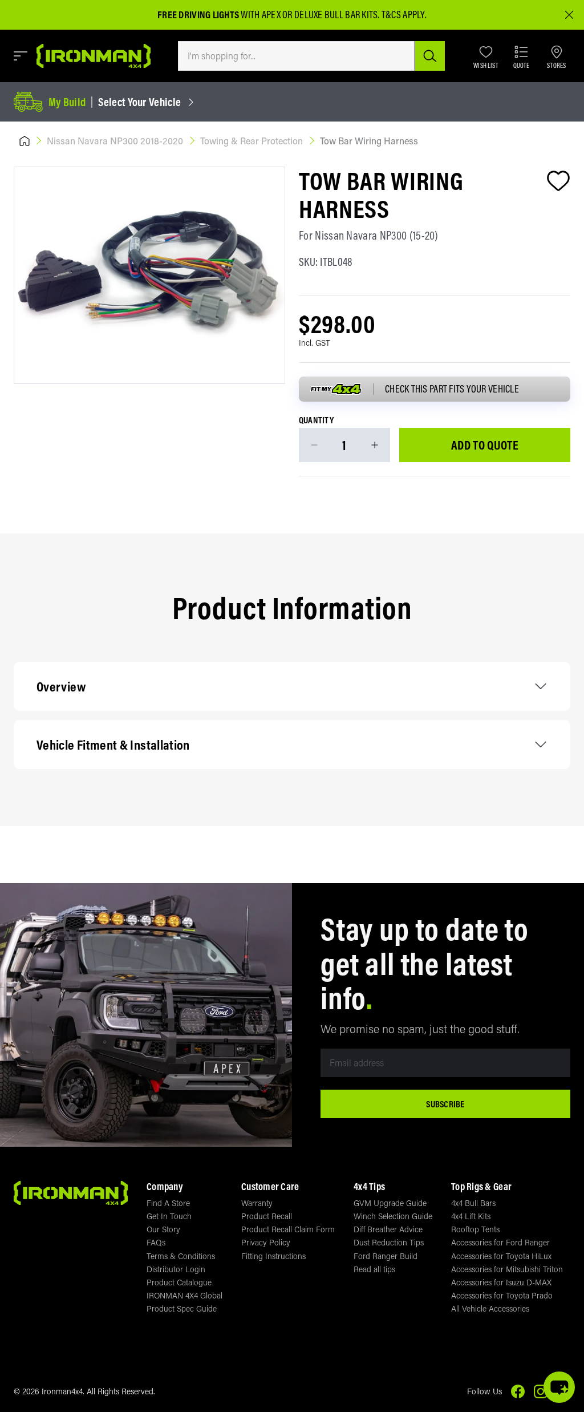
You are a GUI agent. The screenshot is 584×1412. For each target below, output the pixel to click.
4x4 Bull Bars (473, 1202)
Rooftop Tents (475, 1229)
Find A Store (168, 1202)
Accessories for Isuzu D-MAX (501, 1282)
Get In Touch (169, 1216)
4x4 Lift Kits (470, 1216)
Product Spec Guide (182, 1308)
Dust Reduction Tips (389, 1242)
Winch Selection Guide (393, 1216)
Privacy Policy (265, 1242)
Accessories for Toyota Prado (502, 1295)
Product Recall (266, 1216)
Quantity (316, 420)
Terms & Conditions (181, 1256)
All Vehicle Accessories (490, 1308)
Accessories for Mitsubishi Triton (507, 1269)
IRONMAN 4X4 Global (184, 1295)
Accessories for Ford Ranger (500, 1242)
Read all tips (374, 1269)
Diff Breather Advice (388, 1229)
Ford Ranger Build (385, 1256)
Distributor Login (176, 1269)
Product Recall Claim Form (288, 1229)
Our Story (163, 1229)
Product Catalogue (179, 1282)
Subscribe (445, 1104)
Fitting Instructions (273, 1256)
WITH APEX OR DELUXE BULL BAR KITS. (268, 14)
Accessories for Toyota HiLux (501, 1256)
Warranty (257, 1202)
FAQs (156, 1242)
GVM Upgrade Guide (390, 1202)
